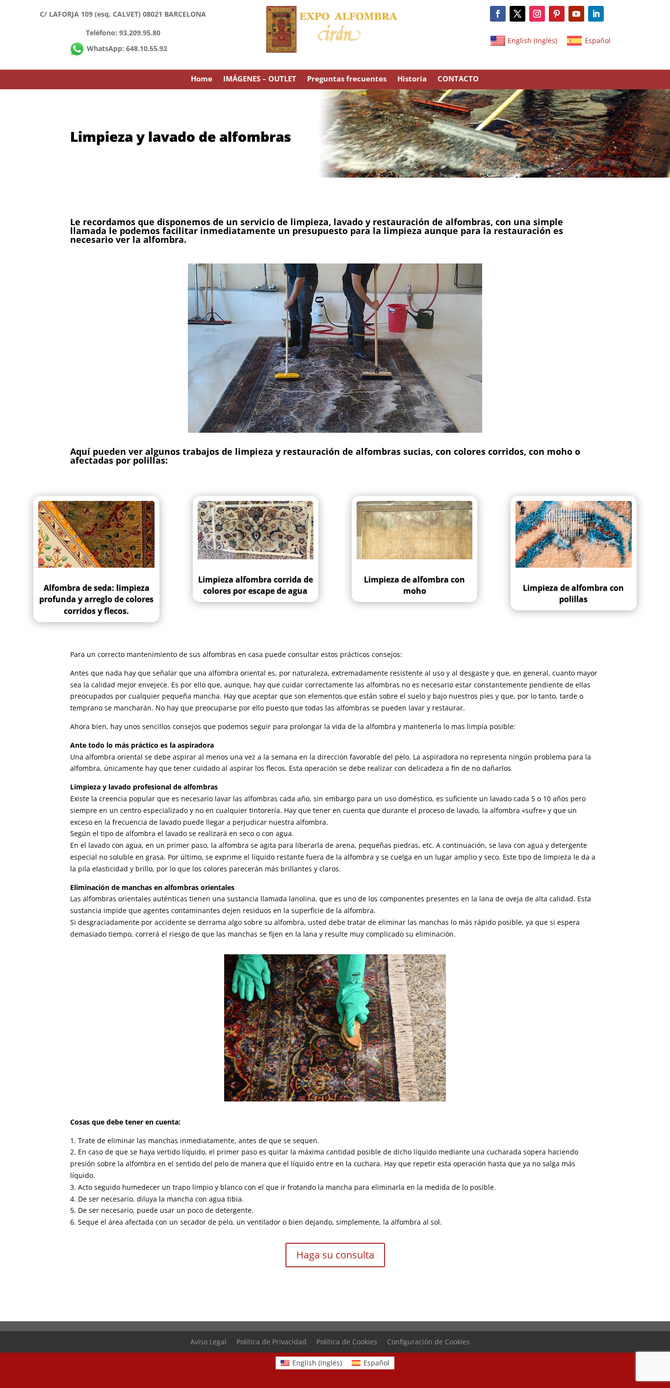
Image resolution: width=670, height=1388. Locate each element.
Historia (412, 79)
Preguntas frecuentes (347, 79)
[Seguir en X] (517, 14)
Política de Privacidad (271, 1341)
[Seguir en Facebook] (498, 14)
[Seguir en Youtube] (576, 14)
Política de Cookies (346, 1341)
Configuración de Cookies (428, 1341)
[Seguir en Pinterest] (557, 14)
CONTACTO (458, 79)
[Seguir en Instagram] (537, 14)
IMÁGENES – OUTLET (259, 79)
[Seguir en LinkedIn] (596, 14)
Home (201, 79)
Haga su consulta (335, 1254)
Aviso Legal (208, 1341)
